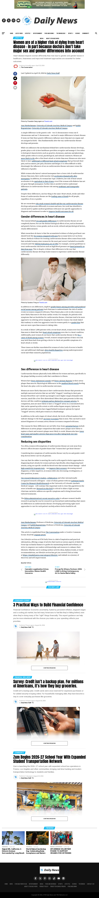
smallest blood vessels (70, 383)
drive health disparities (54, 350)
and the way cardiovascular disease (69, 203)
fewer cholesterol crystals (41, 381)
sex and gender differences (46, 221)
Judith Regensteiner (38, 525)
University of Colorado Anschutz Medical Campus (54, 125)
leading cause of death (59, 196)
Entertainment (37, 33)
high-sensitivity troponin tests (33, 468)
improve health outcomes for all (61, 211)
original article (40, 535)
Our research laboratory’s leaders (33, 478)
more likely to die (28, 158)
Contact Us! (90, 884)
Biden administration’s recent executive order (42, 498)
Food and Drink (49, 33)
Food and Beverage (50, 884)
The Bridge (82, 884)
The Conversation (26, 67)
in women (55, 419)
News (11, 884)
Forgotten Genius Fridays (58, 886)
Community (85, 33)
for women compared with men (46, 236)
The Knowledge (60, 33)
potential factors (72, 426)
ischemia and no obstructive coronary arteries (59, 401)
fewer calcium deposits (63, 381)
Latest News (19, 33)
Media (41, 38)
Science (77, 33)
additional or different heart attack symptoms (49, 161)
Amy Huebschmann (28, 125)
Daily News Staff (53, 73)
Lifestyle (27, 33)
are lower (47, 419)
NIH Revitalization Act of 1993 (46, 244)
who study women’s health (46, 203)
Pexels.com (48, 121)
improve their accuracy (58, 468)
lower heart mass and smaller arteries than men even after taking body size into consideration (52, 434)
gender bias (75, 322)
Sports (70, 33)
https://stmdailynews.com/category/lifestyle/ (40, 555)
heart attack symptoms (52, 332)
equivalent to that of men (44, 181)
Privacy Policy (43, 886)
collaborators (52, 478)
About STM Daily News (52, 38)
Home (11, 33)
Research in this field (45, 488)
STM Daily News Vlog (21, 884)
